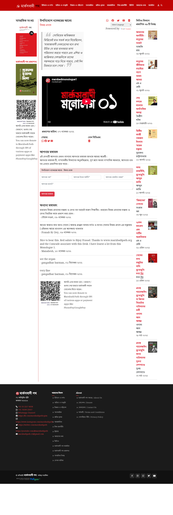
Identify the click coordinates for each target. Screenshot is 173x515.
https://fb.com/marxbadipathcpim (32, 415)
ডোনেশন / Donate (85, 403)
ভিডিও (56, 441)
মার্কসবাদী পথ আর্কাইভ (61, 446)
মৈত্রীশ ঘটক (139, 118)
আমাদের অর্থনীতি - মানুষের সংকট (140, 37)
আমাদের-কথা (141, 5)
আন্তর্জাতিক (111, 5)
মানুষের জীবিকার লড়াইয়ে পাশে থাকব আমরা (140, 71)
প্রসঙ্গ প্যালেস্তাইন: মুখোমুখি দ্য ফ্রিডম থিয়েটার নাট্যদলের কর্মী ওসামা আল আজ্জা (141, 304)
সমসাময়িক (89, 5)
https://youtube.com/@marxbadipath (32, 431)
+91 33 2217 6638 (25, 406)
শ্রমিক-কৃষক (100, 5)
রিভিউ (131, 5)
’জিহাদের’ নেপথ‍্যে (140, 202)
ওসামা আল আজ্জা (139, 328)
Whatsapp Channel (26, 412)
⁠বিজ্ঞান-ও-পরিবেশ (76, 5)
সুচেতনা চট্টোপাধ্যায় (141, 155)
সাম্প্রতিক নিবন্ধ (59, 456)
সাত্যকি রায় (139, 48)
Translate (128, 29)
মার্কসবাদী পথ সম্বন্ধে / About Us (90, 398)
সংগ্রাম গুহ (139, 209)
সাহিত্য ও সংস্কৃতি (60, 403)
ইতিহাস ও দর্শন (59, 398)
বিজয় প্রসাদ (45, 25)
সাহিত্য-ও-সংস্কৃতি (61, 5)
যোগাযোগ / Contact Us (87, 407)
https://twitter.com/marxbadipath (32, 425)
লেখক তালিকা (58, 460)
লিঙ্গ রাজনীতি (58, 427)
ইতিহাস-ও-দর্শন (47, 5)
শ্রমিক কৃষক (58, 417)
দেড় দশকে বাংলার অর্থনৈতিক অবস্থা (141, 105)
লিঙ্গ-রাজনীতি (122, 5)
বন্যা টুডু (139, 277)
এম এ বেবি (138, 85)
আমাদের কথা (58, 436)
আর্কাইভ (151, 5)
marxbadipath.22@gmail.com (31, 434)
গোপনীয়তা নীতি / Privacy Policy (91, 417)
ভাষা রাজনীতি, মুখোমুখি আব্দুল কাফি (140, 175)
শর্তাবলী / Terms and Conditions (91, 412)
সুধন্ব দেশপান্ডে (140, 370)
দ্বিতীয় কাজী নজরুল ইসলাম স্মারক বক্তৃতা (139, 140)
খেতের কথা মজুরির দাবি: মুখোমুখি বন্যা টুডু (140, 264)
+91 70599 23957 (25, 409)
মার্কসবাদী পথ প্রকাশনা (61, 451)
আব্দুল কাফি (139, 187)
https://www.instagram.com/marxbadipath (34, 422)
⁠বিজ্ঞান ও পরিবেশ (60, 407)
